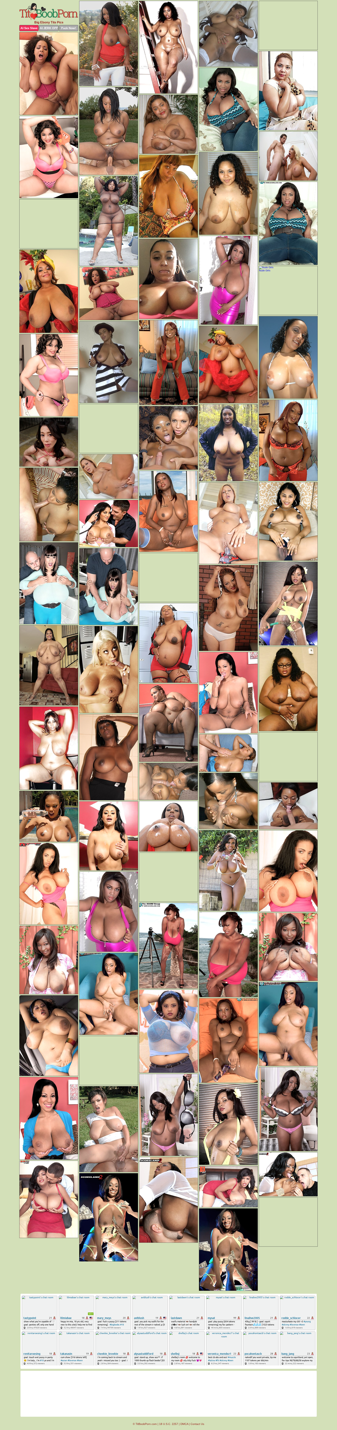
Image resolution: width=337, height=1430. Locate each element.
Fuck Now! (68, 28)
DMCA (184, 1424)
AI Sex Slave (28, 28)
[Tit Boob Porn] (48, 11)
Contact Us (197, 1424)
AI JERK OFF (49, 28)
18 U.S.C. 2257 (168, 1424)
